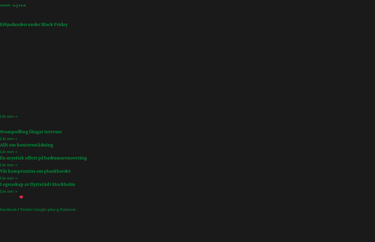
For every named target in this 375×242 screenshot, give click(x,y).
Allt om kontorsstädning (26, 145)
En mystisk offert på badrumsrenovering (43, 158)
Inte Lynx (13, 4)
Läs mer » (9, 116)
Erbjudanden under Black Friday (34, 24)
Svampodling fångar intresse (31, 131)
